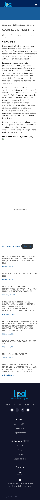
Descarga (27, 246)
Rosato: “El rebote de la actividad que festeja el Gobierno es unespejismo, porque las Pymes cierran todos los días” (18, 259)
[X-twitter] (22, 410)
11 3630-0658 (20, 475)
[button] (36, 5)
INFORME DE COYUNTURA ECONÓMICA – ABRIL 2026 (19, 342)
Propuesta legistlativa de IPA (14, 354)
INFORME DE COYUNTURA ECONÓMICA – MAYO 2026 (19, 275)
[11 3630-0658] (20, 471)
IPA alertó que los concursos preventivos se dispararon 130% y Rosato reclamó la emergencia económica (20, 289)
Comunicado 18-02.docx (11, 246)
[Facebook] (28, 410)
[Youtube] (12, 410)
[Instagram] (17, 410)
